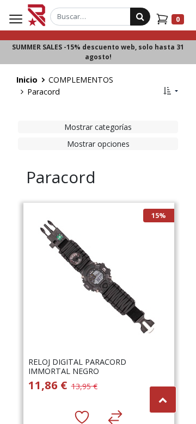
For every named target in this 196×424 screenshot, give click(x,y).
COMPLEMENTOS (80, 79)
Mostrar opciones (98, 144)
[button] (170, 90)
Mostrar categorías (98, 127)
